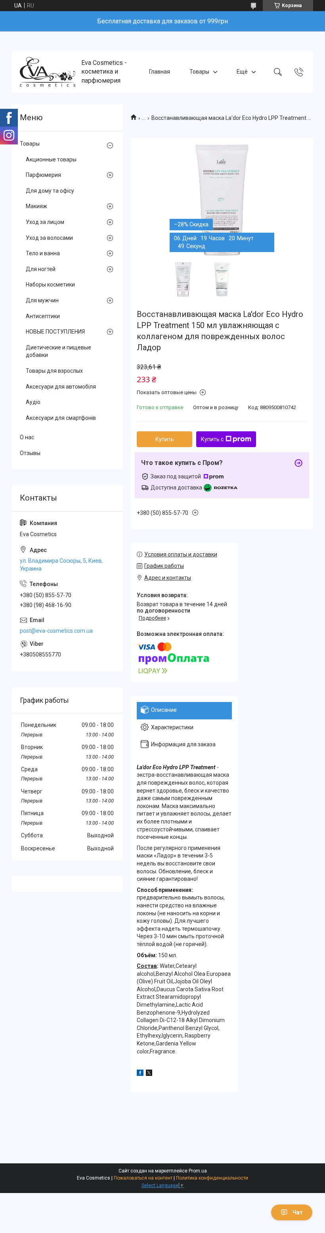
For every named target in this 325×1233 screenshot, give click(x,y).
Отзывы (30, 453)
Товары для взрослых (54, 371)
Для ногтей (40, 269)
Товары (199, 71)
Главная (159, 71)
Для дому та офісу (50, 191)
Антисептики (43, 316)
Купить (164, 439)
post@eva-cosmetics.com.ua (56, 631)
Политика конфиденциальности (212, 1178)
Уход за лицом (45, 222)
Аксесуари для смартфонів (61, 418)
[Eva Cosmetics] (47, 72)
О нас (27, 437)
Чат (297, 1212)
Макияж (36, 206)
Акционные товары (51, 159)
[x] (149, 1074)
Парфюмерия (43, 175)
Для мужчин (42, 300)
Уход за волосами (49, 238)
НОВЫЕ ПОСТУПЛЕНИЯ (55, 331)
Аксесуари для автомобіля (61, 386)
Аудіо (33, 402)
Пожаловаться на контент (143, 1178)
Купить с (212, 439)
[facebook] (140, 1074)
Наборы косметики (50, 284)
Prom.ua (198, 1171)
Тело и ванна (43, 253)
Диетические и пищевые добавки (58, 351)
